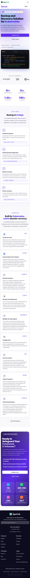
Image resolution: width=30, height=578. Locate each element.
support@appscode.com (15, 531)
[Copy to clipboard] (27, 52)
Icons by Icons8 (23, 571)
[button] (28, 2)
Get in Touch (15, 39)
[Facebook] (18, 575)
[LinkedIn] (15, 575)
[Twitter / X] (12, 575)
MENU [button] (26, 6)
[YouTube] (21, 575)
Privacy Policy (6, 571)
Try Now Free (15, 35)
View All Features (15, 421)
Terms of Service (15, 571)
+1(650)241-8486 (15, 529)
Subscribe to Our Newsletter (15, 517)
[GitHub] (9, 575)
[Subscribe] (27, 522)
